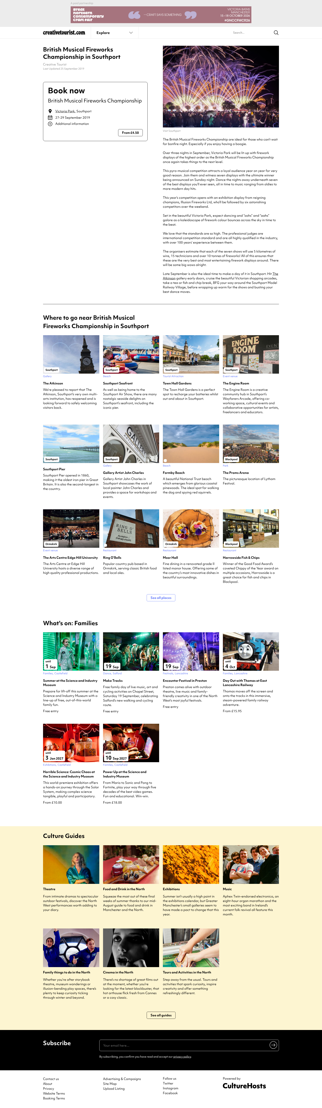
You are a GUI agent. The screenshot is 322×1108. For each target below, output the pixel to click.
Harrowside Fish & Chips (241, 557)
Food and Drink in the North (124, 889)
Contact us (51, 1079)
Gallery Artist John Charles (123, 472)
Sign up (274, 1045)
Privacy (48, 1088)
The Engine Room (236, 383)
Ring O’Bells (112, 557)
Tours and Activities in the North (187, 972)
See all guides (161, 1015)
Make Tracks (113, 680)
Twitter (168, 1083)
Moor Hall (170, 557)
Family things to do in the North (66, 972)
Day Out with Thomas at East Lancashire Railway (245, 682)
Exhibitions (171, 889)
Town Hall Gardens (177, 383)
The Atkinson (53, 383)
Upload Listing (114, 1088)
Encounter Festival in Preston (185, 680)
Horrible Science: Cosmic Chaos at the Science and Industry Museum (69, 774)
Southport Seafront (118, 383)
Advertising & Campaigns (122, 1079)
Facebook (170, 1093)
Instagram (170, 1088)
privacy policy (182, 1057)
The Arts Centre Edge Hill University (70, 557)
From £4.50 (130, 132)
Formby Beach (174, 472)
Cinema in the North (118, 972)
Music (227, 889)
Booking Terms (54, 1098)
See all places (161, 598)
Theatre (49, 889)
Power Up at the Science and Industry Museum (124, 774)
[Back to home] (64, 33)
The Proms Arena (236, 472)
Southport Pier (54, 469)
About (47, 1083)
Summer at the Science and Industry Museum (70, 682)
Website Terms (54, 1093)
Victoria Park (65, 111)
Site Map (110, 1083)
